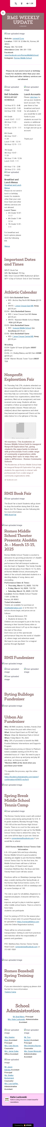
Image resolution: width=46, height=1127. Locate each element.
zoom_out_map (39, 35)
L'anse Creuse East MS (24, 306)
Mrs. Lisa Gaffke (11, 1084)
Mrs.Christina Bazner (32, 1046)
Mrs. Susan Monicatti (32, 1051)
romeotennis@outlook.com (23, 838)
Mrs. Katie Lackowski (16, 1019)
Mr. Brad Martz (19, 1017)
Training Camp (10, 992)
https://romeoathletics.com (28, 922)
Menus (7, 246)
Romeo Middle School (23, 58)
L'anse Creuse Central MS (23, 336)
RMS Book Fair (10, 515)
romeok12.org (18, 38)
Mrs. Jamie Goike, (12, 1051)
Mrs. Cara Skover (11, 1046)
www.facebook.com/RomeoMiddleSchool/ (22, 55)
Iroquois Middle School (22, 328)
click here (34, 97)
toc (3, 12)
